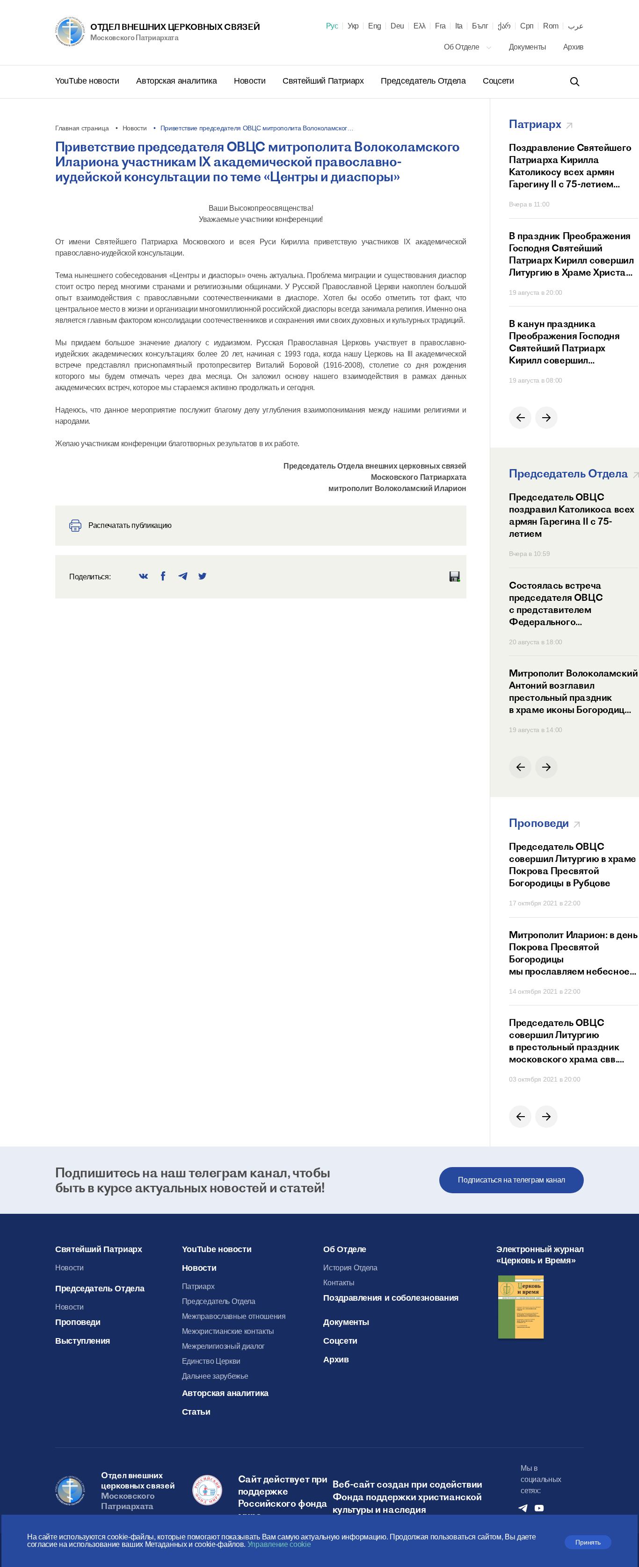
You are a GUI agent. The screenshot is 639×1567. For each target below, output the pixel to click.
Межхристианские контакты (228, 1331)
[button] (520, 417)
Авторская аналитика (177, 80)
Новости (251, 80)
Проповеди (78, 1322)
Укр (353, 26)
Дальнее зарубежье (215, 1376)
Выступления (82, 1341)
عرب (576, 26)
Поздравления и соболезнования (391, 1298)
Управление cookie (279, 1544)
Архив (573, 47)
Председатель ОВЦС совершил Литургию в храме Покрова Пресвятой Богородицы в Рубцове (572, 864)
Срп (527, 26)
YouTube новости (88, 80)
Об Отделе (462, 47)
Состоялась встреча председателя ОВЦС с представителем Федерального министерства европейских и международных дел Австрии (571, 603)
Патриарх (198, 1286)
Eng (374, 26)
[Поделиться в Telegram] (183, 576)
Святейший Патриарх (324, 80)
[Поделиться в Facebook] (163, 576)
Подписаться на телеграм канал (511, 1180)
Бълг (480, 26)
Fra (440, 26)
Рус (332, 26)
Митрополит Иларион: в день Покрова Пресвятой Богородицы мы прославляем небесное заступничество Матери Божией (573, 953)
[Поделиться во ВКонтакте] (144, 576)
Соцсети (498, 80)
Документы (528, 47)
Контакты (338, 1283)
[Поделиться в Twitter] (203, 576)
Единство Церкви (211, 1361)
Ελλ (420, 26)
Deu (397, 26)
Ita (459, 26)
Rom (551, 26)
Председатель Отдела (424, 80)
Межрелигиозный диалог (223, 1346)
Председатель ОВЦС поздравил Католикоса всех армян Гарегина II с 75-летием (571, 515)
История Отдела (350, 1268)
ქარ (504, 26)
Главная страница (82, 128)
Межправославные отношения (234, 1316)
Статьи (196, 1412)
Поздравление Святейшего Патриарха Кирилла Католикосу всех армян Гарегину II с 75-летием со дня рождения (570, 166)
